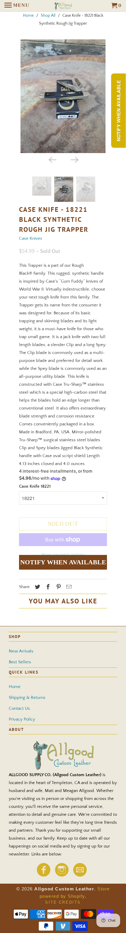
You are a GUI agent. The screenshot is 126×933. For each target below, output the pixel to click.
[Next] (74, 159)
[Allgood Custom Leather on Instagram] (62, 875)
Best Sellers (20, 662)
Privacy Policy (22, 719)
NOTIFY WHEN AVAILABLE (63, 562)
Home (28, 15)
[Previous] (51, 159)
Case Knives (30, 238)
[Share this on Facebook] (47, 587)
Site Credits (63, 902)
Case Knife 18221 (35, 486)
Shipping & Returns (27, 697)
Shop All (48, 15)
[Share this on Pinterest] (57, 587)
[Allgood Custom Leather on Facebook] (43, 875)
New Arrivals (21, 651)
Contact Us (19, 708)
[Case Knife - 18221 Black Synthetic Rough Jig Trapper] (63, 96)
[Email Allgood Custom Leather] (80, 875)
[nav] (17, 6)
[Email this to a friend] (68, 587)
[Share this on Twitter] (36, 587)
